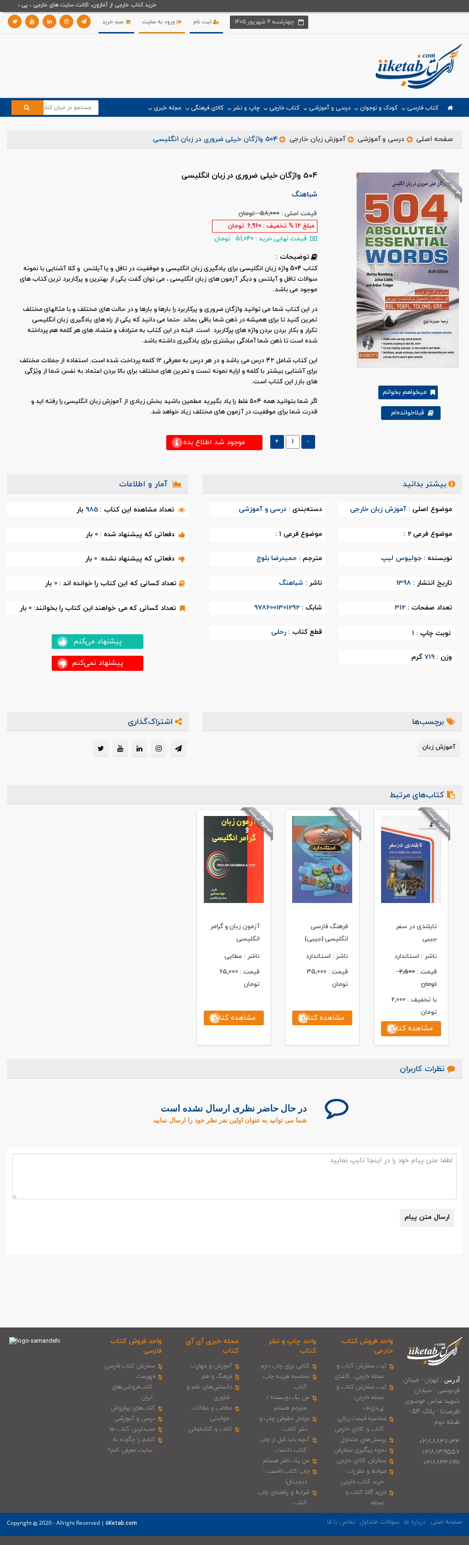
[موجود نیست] (404, 270)
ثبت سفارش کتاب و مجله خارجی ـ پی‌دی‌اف (361, 1397)
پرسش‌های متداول (364, 1440)
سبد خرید (113, 22)
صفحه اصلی (434, 139)
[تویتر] (15, 21)
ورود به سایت (159, 22)
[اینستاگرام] (66, 21)
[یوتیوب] (32, 21)
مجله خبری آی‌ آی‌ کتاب (212, 1346)
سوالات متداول (379, 1522)
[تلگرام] (84, 21)
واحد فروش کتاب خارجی (367, 1346)
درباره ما (415, 1522)
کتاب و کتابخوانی (210, 1429)
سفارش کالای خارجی (361, 1461)
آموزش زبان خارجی (317, 139)
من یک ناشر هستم (286, 1461)
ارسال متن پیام (426, 1217)
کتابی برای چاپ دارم (285, 1366)
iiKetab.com (121, 1523)
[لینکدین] (49, 21)
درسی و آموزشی (381, 139)
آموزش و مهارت (211, 1366)
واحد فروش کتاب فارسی (135, 1346)
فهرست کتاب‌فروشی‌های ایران (133, 1387)
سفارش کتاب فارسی (129, 1366)
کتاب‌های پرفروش (132, 1408)
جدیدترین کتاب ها (132, 1429)
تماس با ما (341, 1522)
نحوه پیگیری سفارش (360, 1450)
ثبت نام (203, 22)
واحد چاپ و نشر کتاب (292, 1346)
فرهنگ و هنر (216, 1376)
